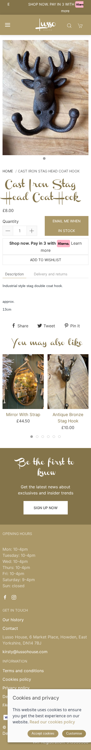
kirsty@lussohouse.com (25, 651)
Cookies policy (17, 679)
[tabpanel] (45, 97)
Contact (10, 628)
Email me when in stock (67, 226)
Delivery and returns (50, 274)
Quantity (11, 221)
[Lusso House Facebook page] (5, 597)
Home (8, 171)
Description (14, 274)
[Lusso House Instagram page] (13, 597)
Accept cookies (43, 733)
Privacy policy (16, 687)
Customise (74, 733)
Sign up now (46, 508)
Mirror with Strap (23, 414)
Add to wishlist (45, 260)
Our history (13, 619)
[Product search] (69, 25)
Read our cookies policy (52, 722)
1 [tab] (45, 159)
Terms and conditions (23, 670)
